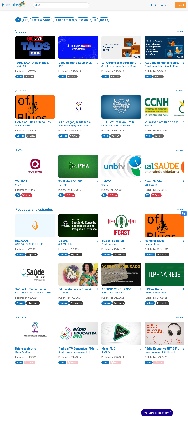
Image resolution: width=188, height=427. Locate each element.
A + (157, 5)
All (18, 19)
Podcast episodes (64, 19)
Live (25, 19)
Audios (47, 19)
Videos (35, 19)
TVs (94, 19)
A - (166, 5)
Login (179, 5)
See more (179, 31)
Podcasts (83, 19)
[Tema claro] (151, 5)
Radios (104, 19)
